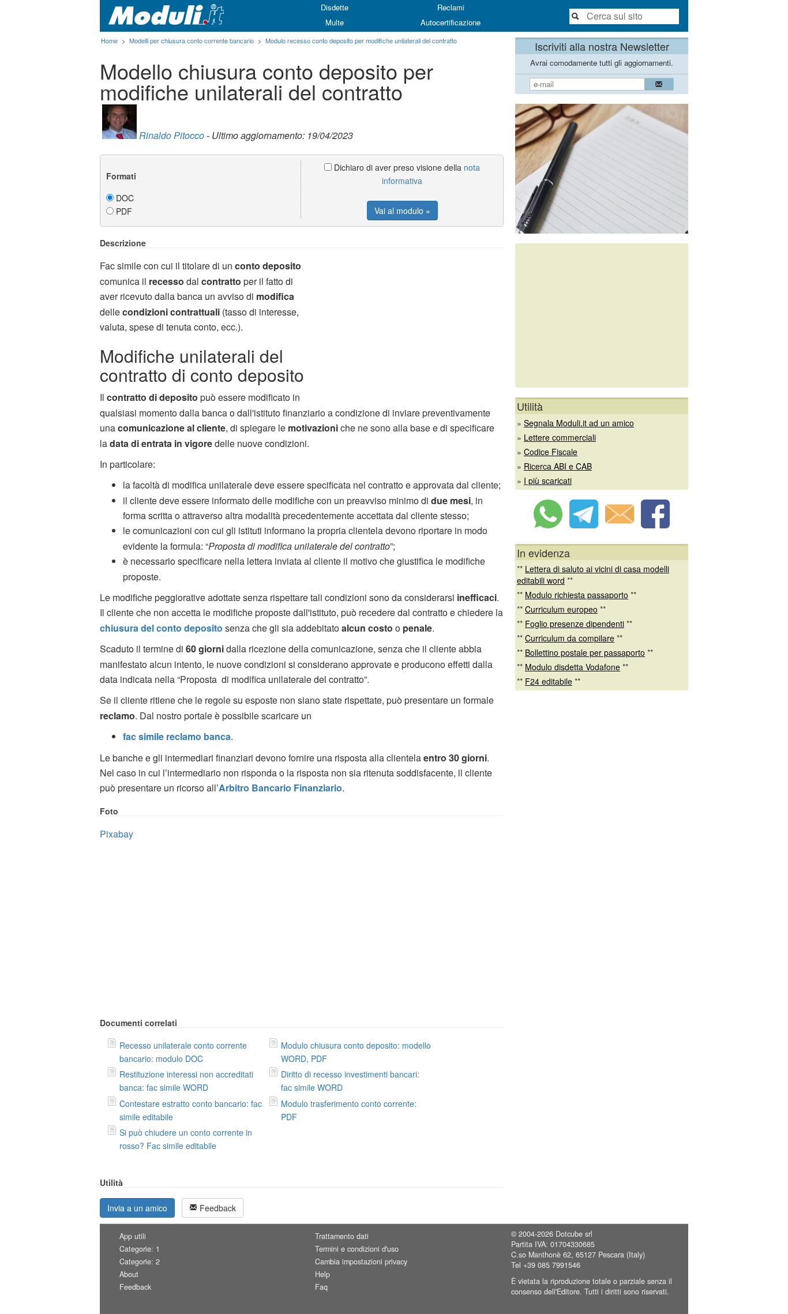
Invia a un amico (137, 1208)
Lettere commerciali (560, 437)
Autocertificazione (451, 22)
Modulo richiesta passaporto (576, 594)
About (128, 1274)
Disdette (334, 7)
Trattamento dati (342, 1236)
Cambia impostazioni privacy (361, 1261)
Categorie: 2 (139, 1261)
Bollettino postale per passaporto (585, 652)
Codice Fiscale (550, 451)
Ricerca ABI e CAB (558, 466)
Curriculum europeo (561, 609)
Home (109, 40)
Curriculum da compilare (569, 638)
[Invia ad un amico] (619, 525)
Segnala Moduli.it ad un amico (579, 423)
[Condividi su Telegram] (583, 525)
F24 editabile (548, 681)
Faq (321, 1287)
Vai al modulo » (402, 210)
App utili (132, 1236)
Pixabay (116, 833)
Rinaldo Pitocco (171, 135)
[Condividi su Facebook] (655, 525)
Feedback (216, 1208)
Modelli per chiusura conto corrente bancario (191, 40)
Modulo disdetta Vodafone (572, 667)
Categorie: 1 (139, 1249)
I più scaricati (548, 480)
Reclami (450, 7)
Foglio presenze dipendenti (574, 623)
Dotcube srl (574, 1234)
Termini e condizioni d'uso (357, 1249)
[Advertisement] (407, 319)
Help (322, 1274)
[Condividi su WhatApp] (548, 525)
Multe (334, 22)
